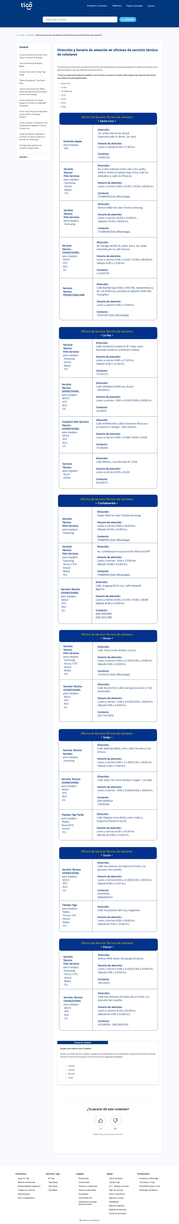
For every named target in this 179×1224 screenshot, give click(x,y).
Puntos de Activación (117, 1213)
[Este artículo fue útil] (100, 1120)
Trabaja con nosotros (26, 1190)
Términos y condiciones (88, 1186)
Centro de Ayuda (115, 1178)
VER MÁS (23, 157)
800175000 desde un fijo (149, 1186)
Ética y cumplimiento (26, 1198)
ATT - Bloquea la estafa (119, 1186)
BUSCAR (129, 19)
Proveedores (83, 1194)
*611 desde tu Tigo (147, 1182)
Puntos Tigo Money (117, 1194)
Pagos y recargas (134, 6)
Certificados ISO (85, 1198)
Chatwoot (95, 1220)
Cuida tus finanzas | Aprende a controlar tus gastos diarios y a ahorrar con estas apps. (32, 137)
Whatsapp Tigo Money (148, 1190)
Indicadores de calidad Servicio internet (88, 1203)
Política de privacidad (87, 1190)
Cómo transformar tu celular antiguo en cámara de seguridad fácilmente (32, 103)
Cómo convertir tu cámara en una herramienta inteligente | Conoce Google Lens (33, 125)
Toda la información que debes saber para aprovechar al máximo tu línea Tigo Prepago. (33, 92)
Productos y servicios (97, 6)
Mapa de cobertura (116, 1206)
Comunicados (84, 1182)
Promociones (84, 1178)
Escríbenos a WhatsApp (148, 1178)
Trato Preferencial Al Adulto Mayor (30, 64)
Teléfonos (117, 6)
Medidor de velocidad (117, 1210)
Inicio (22, 35)
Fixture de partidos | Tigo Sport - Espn (32, 81)
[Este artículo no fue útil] (115, 1120)
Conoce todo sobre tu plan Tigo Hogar (32, 73)
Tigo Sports (53, 1186)
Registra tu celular (116, 1198)
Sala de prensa (24, 1194)
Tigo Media (52, 1190)
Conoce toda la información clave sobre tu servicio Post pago (33, 56)
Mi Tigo (51, 1178)
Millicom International (26, 1182)
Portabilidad (113, 1202)
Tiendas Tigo (114, 1182)
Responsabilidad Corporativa (29, 1186)
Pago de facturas (116, 1190)
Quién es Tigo (23, 1178)
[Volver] (17, 35)
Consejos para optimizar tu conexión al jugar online (30, 146)
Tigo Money (53, 1182)
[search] (80, 19)
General (30, 35)
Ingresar (151, 6)
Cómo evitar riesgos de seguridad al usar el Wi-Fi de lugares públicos (33, 114)
